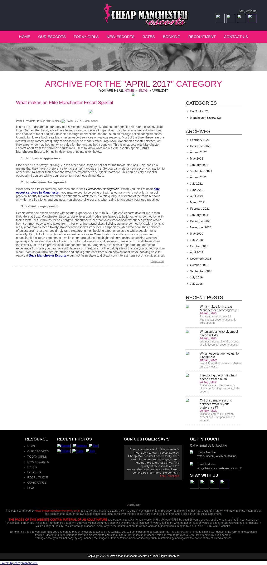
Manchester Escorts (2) (205, 117)
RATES (149, 37)
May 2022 (196, 158)
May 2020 (196, 233)
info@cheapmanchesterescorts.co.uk (43, 16)
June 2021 (197, 189)
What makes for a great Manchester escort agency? (219, 308)
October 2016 (199, 265)
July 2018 (196, 240)
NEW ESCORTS (121, 37)
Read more (157, 261)
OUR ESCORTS (52, 37)
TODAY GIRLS (86, 37)
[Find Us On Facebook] (220, 22)
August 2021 (198, 177)
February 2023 (200, 139)
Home (129, 90)
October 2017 (199, 246)
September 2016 (201, 271)
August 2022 (198, 152)
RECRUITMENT (202, 37)
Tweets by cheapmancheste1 (19, 563)
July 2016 (196, 277)
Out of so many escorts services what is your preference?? (216, 404)
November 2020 (200, 227)
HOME (24, 37)
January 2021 (199, 214)
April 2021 (196, 196)
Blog (143, 90)
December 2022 (200, 146)
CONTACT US (236, 37)
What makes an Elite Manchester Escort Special (64, 102)
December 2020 (200, 221)
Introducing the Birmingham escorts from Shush (218, 377)
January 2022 (199, 164)
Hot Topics (53, 121)
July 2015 (196, 283)
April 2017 (196, 252)
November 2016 (200, 258)
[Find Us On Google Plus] (241, 22)
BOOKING (171, 37)
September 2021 (201, 171)
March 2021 (198, 202)
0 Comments (90, 121)
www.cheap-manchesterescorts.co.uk (57, 510)
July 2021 (196, 183)
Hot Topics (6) (199, 111)
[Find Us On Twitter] (230, 22)
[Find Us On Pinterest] (252, 22)
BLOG (31, 487)
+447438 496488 (58, 12)
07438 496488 (30, 12)
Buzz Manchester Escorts (47, 255)
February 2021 (200, 208)
